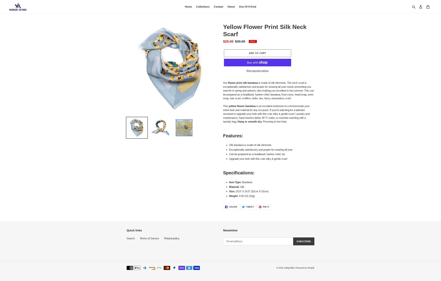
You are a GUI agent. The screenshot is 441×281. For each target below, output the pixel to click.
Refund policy (172, 238)
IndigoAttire (289, 268)
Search (131, 238)
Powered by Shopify (305, 268)
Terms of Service (149, 238)
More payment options (258, 70)
